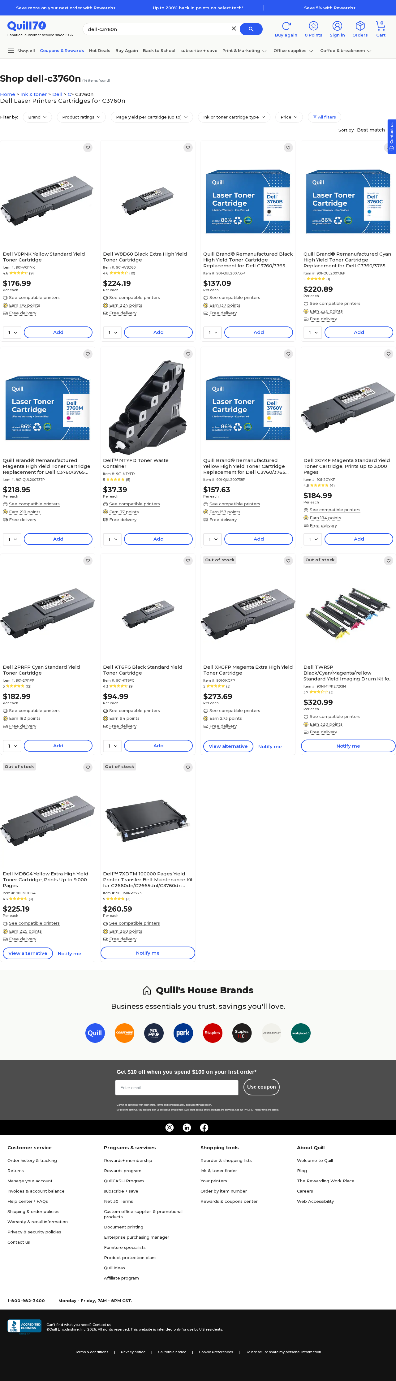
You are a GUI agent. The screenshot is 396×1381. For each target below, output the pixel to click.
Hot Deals (99, 50)
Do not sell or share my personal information (283, 1352)
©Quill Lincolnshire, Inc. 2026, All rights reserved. (88, 1329)
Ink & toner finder (218, 1170)
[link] (88, 147)
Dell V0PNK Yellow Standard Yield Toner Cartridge (44, 257)
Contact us (18, 1242)
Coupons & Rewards (62, 50)
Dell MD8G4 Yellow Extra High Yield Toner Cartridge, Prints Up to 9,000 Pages (45, 879)
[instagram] (169, 1128)
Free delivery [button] (22, 312)
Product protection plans (130, 1257)
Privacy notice (133, 1352)
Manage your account (30, 1180)
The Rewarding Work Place (326, 1180)
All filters (326, 116)
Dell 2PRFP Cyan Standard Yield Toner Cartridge (41, 670)
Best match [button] (371, 130)
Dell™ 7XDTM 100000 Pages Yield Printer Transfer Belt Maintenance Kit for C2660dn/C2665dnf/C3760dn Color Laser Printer (148, 879)
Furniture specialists (125, 1247)
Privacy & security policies (34, 1231)
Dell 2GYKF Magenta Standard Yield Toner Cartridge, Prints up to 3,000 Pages (346, 466)
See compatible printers (34, 297)
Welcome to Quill (315, 1160)
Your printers (213, 1180)
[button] (234, 28)
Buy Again (126, 50)
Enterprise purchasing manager (136, 1237)
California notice (172, 1352)
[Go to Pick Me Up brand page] (154, 1034)
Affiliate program (121, 1277)
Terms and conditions (168, 1104)
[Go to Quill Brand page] (95, 1034)
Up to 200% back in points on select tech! (198, 7)
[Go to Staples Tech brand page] (242, 1034)
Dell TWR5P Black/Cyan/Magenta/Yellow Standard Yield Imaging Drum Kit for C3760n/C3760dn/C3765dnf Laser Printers (347, 673)
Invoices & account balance (36, 1191)
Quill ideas (114, 1267)
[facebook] (204, 1128)
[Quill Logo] (26, 25)
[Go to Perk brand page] (183, 1034)
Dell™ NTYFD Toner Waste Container (136, 463)
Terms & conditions (91, 1352)
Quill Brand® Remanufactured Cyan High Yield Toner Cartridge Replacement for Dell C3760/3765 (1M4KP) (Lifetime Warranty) (347, 260)
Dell (58, 94)
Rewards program (122, 1170)
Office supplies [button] (290, 50)
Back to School (159, 50)
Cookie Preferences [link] (216, 1352)
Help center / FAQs (27, 1201)
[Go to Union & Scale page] (271, 1034)
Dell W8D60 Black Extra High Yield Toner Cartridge (145, 257)
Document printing (123, 1226)
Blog (302, 1170)
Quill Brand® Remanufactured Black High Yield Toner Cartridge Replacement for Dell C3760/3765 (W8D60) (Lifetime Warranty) (248, 260)
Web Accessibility (315, 1201)
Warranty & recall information (37, 1221)
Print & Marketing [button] (241, 50)
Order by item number (223, 1191)
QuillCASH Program (124, 1180)
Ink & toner (34, 94)
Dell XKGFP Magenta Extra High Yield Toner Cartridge (248, 670)
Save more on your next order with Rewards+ (66, 7)
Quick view (45, 229)
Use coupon (261, 1087)
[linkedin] (187, 1128)
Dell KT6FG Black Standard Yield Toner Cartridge (143, 670)
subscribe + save (198, 50)
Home (8, 94)
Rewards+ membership (128, 1160)
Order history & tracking (32, 1160)
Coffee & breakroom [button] (342, 50)
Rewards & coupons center (229, 1201)
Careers (305, 1191)
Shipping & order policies (33, 1211)
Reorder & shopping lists (226, 1160)
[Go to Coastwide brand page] (124, 1034)
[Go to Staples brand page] (212, 1034)
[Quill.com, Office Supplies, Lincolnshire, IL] (24, 1327)
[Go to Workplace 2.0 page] (301, 1034)
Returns (15, 1170)
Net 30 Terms (118, 1201)
